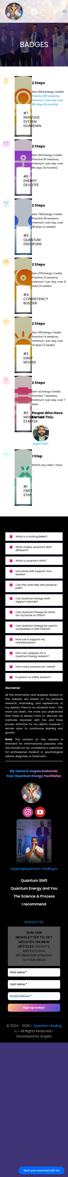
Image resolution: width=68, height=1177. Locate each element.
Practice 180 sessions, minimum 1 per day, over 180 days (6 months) (47, 100)
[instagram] (27, 812)
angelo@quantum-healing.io (34, 868)
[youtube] (40, 812)
